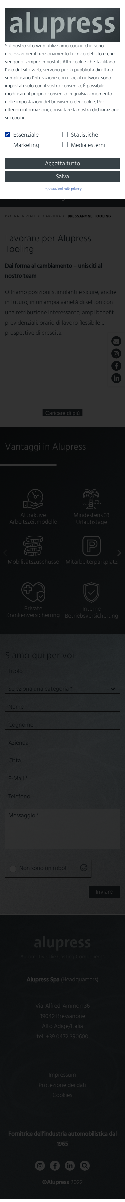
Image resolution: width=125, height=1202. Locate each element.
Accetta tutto (62, 164)
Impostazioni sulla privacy (62, 189)
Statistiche (84, 135)
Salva (62, 177)
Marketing (26, 145)
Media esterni (88, 145)
